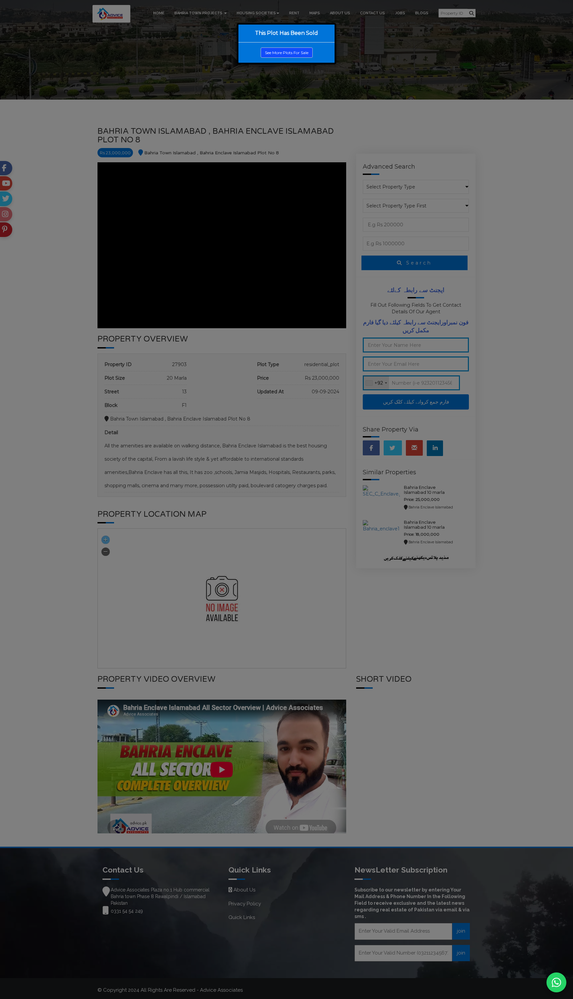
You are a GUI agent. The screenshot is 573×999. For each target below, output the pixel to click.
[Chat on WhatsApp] (556, 982)
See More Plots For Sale (286, 52)
